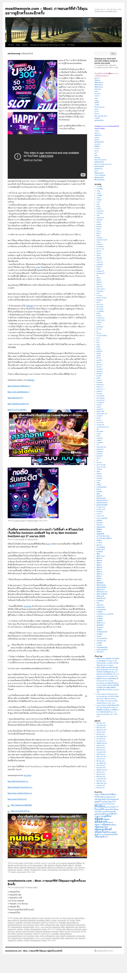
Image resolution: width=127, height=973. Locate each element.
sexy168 (98, 420)
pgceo (98, 344)
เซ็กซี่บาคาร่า (100, 623)
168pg (98, 191)
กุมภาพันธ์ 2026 (101, 736)
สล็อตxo (98, 580)
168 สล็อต (99, 189)
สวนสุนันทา (70, 867)
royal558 (99, 405)
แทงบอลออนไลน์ (101, 647)
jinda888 (99, 282)
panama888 (99, 327)
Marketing (99, 300)
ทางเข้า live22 (18, 863)
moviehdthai (40, 920)
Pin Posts (71, 45)
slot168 (98, 433)
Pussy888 (62, 922)
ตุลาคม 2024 (100, 772)
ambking (99, 224)
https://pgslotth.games (101, 116)
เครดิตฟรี (99, 621)
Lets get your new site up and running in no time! (47, 45)
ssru (97, 445)
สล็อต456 (58, 865)
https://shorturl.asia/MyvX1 (18, 403)
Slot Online (30, 925)
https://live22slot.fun (101, 160)
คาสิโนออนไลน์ (50, 925)
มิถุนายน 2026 (100, 727)
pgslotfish (99, 371)
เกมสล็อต (99, 618)
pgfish (98, 347)
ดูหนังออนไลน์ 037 (102, 500)
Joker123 (70, 918)
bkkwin (98, 233)
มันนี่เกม (99, 540)
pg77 (96, 153)
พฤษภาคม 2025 (101, 756)
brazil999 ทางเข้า (101, 240)
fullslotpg (29, 305)
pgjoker (98, 353)
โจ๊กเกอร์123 (74, 870)
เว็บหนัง (44, 870)
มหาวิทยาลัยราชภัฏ (20, 865)
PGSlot (78, 920)
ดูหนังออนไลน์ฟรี (28, 927)
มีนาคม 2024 (100, 788)
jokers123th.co (79, 918)
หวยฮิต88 (99, 612)
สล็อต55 (99, 563)
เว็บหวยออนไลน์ (52, 870)
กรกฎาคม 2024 (101, 779)
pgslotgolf (99, 373)
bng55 (98, 235)
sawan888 (99, 416)
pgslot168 (99, 360)
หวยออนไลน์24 (101, 609)
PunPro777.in (46, 934)
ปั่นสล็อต (99, 520)
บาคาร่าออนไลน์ (61, 863)
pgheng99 (99, 351)
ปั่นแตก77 (99, 525)
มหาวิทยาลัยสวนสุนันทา (35, 865)
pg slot (96, 111)
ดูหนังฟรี (62, 925)
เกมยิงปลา (19, 870)
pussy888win (100, 400)
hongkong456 (100, 273)
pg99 (96, 155)
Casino (41, 918)
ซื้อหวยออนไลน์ (99, 180)
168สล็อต (99, 195)
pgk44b (98, 356)
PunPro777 (44, 922)
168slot (98, 193)
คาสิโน (42, 925)
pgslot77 (99, 362)
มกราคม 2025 (100, 765)
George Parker (33, 520)
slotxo (96, 98)
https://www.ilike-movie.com (103, 164)
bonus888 (99, 238)
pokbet (98, 378)
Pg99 (98, 342)
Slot (24, 925)
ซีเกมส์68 (99, 491)
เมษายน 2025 (100, 759)
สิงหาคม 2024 (100, 776)
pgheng (98, 349)
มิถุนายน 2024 (100, 781)
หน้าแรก (11, 45)
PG (68, 920)
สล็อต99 (10, 867)
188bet (98, 197)
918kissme (99, 213)
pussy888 (97, 94)
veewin (98, 480)
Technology (99, 451)
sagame (97, 137)
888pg (98, 206)
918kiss (97, 131)
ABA (21, 918)
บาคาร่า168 (51, 863)
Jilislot (65, 918)
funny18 (98, 260)
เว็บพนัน (26, 870)
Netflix (48, 920)
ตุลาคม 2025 (100, 745)
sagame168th (100, 411)
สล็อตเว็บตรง (51, 867)
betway (98, 231)
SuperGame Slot (101, 447)
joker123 (97, 78)
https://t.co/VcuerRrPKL (17, 409)
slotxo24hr (99, 438)
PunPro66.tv (36, 922)
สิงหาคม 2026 (100, 723)
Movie (10, 920)
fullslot (98, 255)
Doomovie (47, 918)
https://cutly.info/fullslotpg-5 (19, 391)
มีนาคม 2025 (100, 761)
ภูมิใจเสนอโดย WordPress (105, 951)
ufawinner (99, 478)
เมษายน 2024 (100, 785)
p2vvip (98, 324)
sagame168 (99, 409)
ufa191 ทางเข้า (101, 465)
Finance (98, 253)
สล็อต (45, 865)
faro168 (98, 251)
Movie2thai (32, 920)
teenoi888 (99, 454)
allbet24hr (99, 220)
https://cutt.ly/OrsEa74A (17, 799)
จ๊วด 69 (98, 489)
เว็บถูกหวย (99, 627)
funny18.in (55, 918)
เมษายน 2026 (100, 732)
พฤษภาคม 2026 (101, 730)
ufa (97, 460)
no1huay (53, 920)
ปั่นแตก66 (99, 523)
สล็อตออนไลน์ (31, 867)
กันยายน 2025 (100, 747)
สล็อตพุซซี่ (23, 867)
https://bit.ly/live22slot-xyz (18, 781)
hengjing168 (100, 271)
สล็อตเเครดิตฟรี (101, 594)
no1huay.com (61, 920)
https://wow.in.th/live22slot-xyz (20, 793)
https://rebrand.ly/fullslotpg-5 (19, 385)
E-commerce (100, 246)
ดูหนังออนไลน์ (70, 925)
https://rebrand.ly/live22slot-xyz (20, 787)
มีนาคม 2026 (100, 734)
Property (99, 380)
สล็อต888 (78, 865)
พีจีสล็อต (79, 863)
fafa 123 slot (100, 249)
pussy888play (100, 398)
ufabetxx (99, 474)
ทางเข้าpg (37, 863)
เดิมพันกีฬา (100, 625)
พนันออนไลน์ (71, 863)
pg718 (98, 338)
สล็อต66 (64, 865)
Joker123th (26, 931)
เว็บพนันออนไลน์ (35, 870)
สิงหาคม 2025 (100, 750)
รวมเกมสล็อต (100, 547)
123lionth (99, 186)
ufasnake (99, 476)
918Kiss (16, 918)
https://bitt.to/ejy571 (15, 397)
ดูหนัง (57, 925)
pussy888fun (100, 396)
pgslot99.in (19, 922)
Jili (61, 918)
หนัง (75, 867)
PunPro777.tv (53, 922)
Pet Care (98, 329)
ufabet (98, 471)
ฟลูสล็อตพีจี (100, 534)
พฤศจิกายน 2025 (101, 743)
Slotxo (37, 925)
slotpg (96, 100)
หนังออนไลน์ (12, 870)
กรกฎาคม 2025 (101, 752)
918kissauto (100, 211)
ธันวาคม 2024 (100, 768)
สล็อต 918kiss (100, 556)
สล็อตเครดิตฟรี (42, 867)
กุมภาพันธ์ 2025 (101, 763)
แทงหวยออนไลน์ (63, 870)
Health (98, 269)
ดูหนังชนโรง (98, 168)
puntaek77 (99, 391)
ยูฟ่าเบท (99, 545)
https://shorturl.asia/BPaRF (21, 805)
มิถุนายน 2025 (100, 754)
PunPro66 (27, 922)
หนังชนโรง (81, 867)
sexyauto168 (100, 425)
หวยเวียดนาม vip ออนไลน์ (104, 614)
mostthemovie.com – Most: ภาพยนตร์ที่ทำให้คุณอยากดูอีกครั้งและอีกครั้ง (46, 10)
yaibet (98, 482)
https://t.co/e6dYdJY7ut (20, 811)
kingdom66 (99, 291)
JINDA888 (98, 89)
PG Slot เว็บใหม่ (101, 335)
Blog (18, 45)
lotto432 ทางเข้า (101, 298)
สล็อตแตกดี (100, 596)
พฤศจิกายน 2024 (101, 770)
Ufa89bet (99, 469)
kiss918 (97, 114)
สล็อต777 (71, 865)
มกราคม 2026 (100, 739)
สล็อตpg (16, 867)
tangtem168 (99, 449)
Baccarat (35, 918)
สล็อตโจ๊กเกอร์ (60, 867)
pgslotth (98, 376)
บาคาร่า (44, 863)
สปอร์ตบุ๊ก (99, 552)
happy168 (99, 266)
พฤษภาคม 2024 (101, 783)
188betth (97, 118)
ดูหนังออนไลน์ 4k (16, 927)
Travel (98, 458)
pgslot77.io (11, 922)
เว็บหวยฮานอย (101, 641)
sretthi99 (99, 440)
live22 (48, 543)
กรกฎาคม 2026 (101, 725)
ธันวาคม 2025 (100, 741)
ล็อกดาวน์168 (100, 549)
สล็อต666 (99, 567)
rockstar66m (100, 402)
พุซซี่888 (97, 146)
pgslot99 (99, 367)
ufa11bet (99, 462)
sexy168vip (99, 422)
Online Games (100, 320)
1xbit (97, 204)
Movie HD (16, 920)
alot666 (98, 222)
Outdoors (99, 322)
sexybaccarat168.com (15, 925)
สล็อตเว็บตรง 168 (102, 592)
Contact (25, 45)
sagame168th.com (72, 922)
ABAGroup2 (27, 918)
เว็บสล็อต (99, 634)
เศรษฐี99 (99, 643)
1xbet (98, 202)
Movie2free (24, 920)
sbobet (98, 418)
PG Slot (72, 920)
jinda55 (98, 280)
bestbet (98, 229)
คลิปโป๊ (97, 102)
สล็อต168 (51, 865)
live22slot (27, 606)
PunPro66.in (28, 934)
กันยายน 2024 (100, 774)
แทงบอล (99, 645)
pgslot (38, 267)
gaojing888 (99, 264)
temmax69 (99, 456)
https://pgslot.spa (99, 107)
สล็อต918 (99, 574)
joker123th (99, 287)
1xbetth (97, 105)
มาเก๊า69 (99, 543)
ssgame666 (99, 442)
